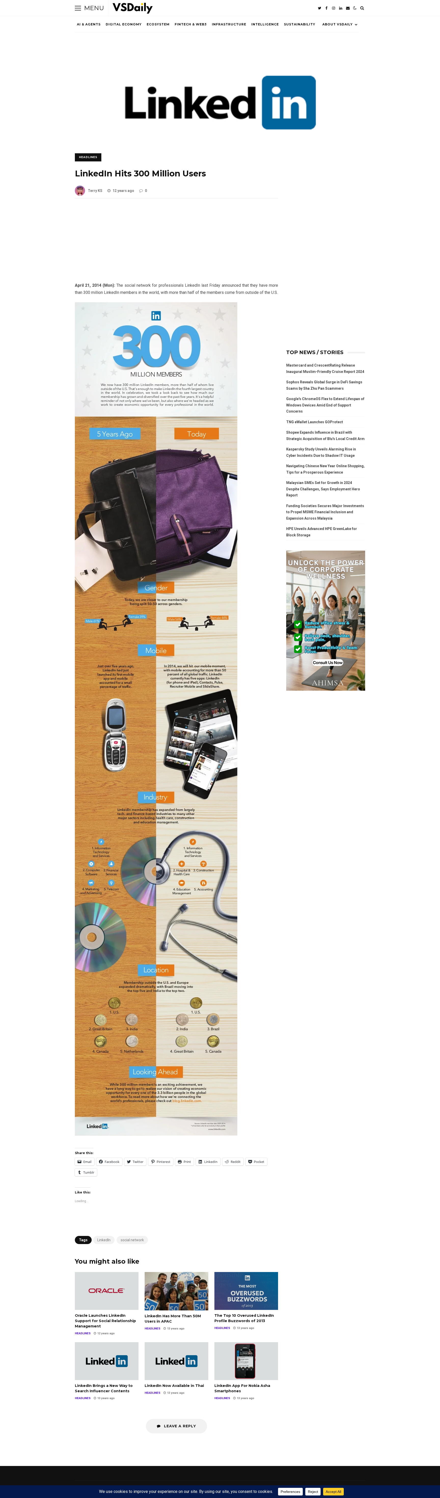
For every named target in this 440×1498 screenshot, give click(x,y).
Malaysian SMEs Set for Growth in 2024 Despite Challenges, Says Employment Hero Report (323, 489)
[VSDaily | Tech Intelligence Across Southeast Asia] (132, 9)
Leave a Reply (179, 1426)
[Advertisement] (176, 244)
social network (132, 1240)
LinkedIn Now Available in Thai (176, 1361)
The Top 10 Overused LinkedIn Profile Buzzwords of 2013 (246, 1291)
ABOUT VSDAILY (337, 24)
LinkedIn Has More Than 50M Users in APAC (176, 1291)
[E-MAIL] (348, 8)
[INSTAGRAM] (334, 8)
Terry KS (95, 191)
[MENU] (78, 8)
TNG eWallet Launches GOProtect (314, 422)
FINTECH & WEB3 (191, 24)
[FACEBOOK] (326, 8)
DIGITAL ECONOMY (124, 24)
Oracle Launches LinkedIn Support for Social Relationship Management (107, 1291)
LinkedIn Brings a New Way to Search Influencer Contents (107, 1361)
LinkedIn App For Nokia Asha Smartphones (246, 1361)
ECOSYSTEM (158, 24)
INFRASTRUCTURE (229, 24)
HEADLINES (88, 157)
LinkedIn (104, 1240)
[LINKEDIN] (341, 8)
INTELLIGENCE (265, 24)
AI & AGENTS (89, 24)
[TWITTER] (319, 8)
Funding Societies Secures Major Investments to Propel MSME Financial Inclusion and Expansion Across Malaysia (325, 512)
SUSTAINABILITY (299, 24)
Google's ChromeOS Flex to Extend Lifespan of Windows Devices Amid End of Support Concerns (325, 405)
